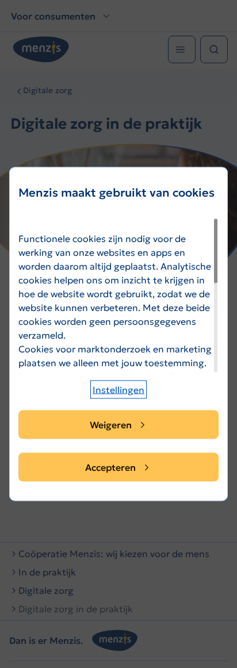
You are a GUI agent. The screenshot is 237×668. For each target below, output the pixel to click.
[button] (118, 390)
